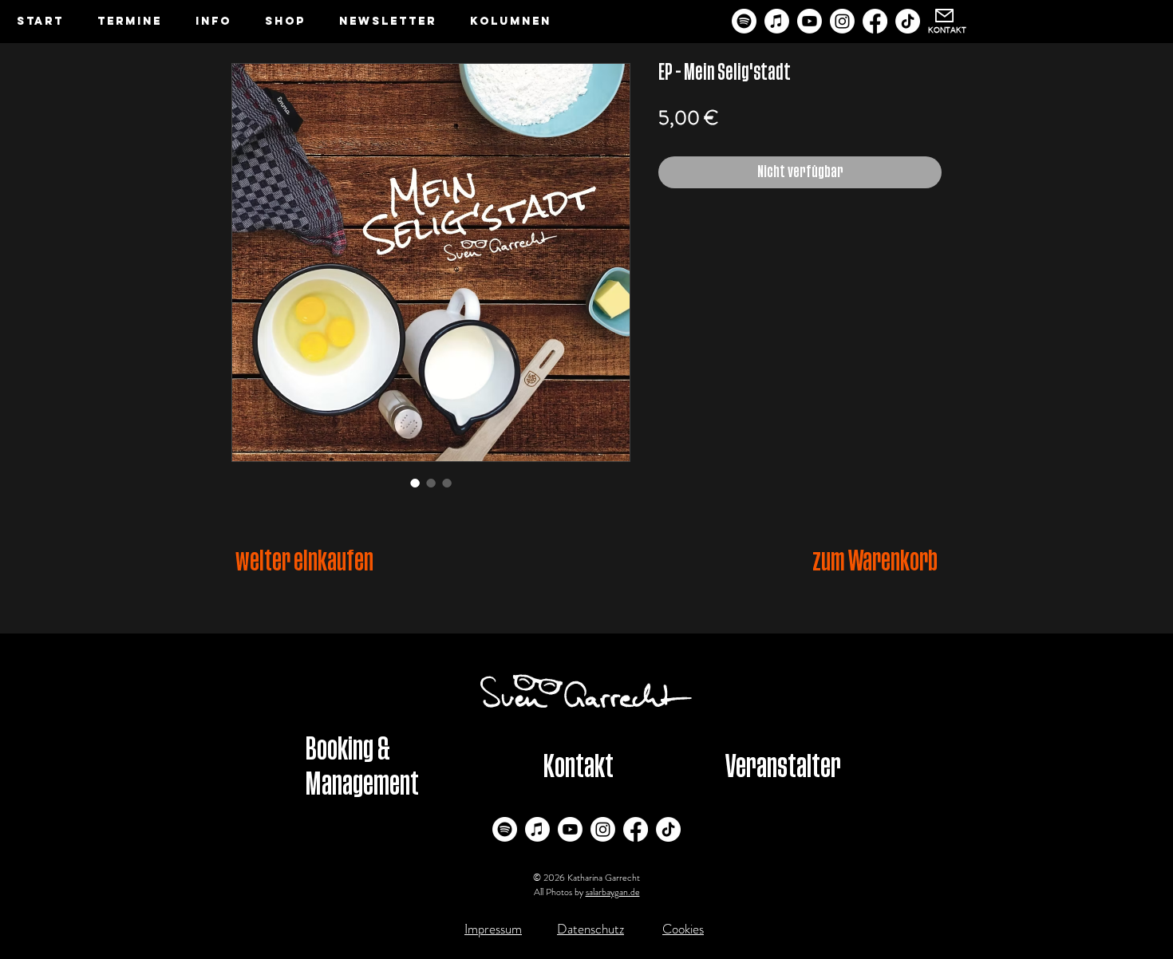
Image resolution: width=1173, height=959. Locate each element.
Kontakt (578, 766)
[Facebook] (875, 21)
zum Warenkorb (875, 561)
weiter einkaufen (304, 561)
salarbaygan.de (613, 892)
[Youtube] (809, 21)
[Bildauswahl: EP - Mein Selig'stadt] (415, 483)
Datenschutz (590, 928)
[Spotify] (744, 21)
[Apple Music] (776, 21)
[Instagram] (842, 21)
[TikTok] (907, 21)
